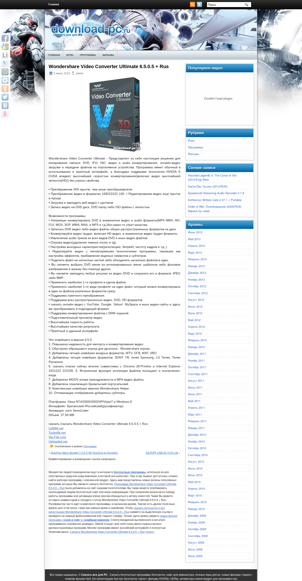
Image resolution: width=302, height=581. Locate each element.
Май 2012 (194, 320)
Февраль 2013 (197, 259)
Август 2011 (196, 380)
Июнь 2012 (195, 313)
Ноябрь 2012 (196, 279)
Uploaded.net (58, 441)
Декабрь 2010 (197, 434)
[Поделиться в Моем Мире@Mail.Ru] (5, 71)
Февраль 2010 (197, 502)
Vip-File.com (57, 437)
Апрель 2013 (196, 246)
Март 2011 (195, 414)
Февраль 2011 (197, 421)
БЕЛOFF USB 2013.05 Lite (162, 452)
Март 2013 (195, 252)
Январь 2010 (196, 509)
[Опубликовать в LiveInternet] (5, 55)
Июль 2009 (195, 549)
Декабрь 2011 (197, 353)
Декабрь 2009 (197, 515)
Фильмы (108, 55)
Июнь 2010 (195, 475)
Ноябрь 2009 (196, 522)
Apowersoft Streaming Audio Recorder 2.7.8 (216, 193)
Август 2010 (196, 461)
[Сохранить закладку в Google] (5, 46)
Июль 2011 (195, 387)
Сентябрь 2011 (198, 374)
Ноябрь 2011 (196, 360)
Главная (53, 4)
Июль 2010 (195, 468)
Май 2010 (194, 482)
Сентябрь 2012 (198, 293)
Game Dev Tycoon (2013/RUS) (207, 186)
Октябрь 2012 (197, 286)
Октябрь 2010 (197, 448)
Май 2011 (194, 401)
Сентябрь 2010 (198, 455)
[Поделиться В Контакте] (5, 105)
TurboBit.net (57, 432)
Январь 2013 (196, 266)
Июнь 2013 (195, 232)
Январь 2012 (196, 347)
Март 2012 (195, 333)
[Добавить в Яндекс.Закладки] (5, 113)
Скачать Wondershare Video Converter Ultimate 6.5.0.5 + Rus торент (112, 531)
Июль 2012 (195, 306)
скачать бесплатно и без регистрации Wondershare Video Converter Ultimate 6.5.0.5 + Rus (107, 510)
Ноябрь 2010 (196, 441)
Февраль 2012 (197, 340)
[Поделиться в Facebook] (5, 38)
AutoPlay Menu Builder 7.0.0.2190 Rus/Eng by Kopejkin (84, 452)
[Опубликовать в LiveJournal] (5, 63)
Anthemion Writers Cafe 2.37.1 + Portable (214, 200)
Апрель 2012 (196, 326)
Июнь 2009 (195, 556)
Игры (69, 55)
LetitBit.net (56, 428)
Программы (88, 55)
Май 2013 (194, 239)
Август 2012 (196, 299)
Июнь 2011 (195, 394)
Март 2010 (195, 495)
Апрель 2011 (196, 407)
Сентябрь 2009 (198, 536)
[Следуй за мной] (200, 6)
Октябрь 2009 (197, 529)
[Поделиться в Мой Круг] (5, 80)
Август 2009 (196, 542)
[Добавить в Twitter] (5, 97)
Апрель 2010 (196, 488)
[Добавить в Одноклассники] (5, 88)
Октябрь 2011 (197, 367)
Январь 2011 (196, 428)
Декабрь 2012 (197, 272)
